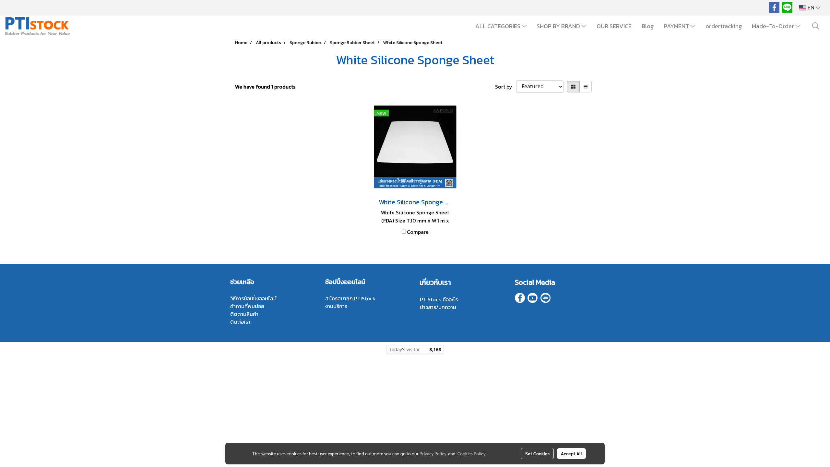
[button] (816, 26)
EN (811, 7)
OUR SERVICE (614, 26)
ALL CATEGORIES (498, 26)
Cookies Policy (471, 453)
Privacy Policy (433, 453)
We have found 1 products (265, 86)
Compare (418, 232)
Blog (648, 26)
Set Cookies (537, 453)
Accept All (571, 453)
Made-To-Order (773, 26)
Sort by (505, 86)
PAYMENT (677, 26)
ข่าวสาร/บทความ (438, 307)
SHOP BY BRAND (559, 26)
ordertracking (724, 26)
